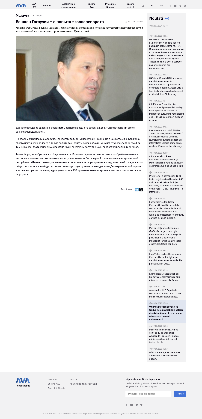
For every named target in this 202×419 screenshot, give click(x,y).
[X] (141, 189)
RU (152, 5)
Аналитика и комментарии (84, 384)
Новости (46, 5)
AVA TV (73, 379)
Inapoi (39, 15)
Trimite (180, 393)
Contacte (52, 379)
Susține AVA (54, 384)
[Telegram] (137, 189)
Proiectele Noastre (57, 388)
